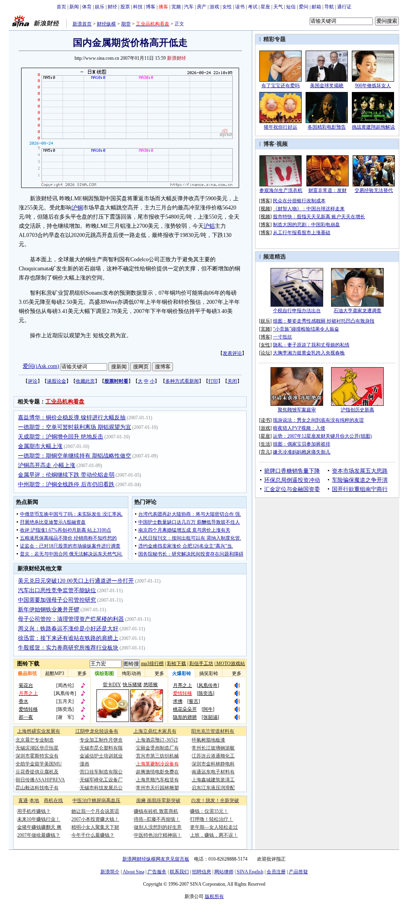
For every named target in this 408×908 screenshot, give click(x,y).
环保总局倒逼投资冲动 (292, 480)
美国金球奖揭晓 (326, 85)
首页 (61, 7)
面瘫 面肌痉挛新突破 (158, 800)
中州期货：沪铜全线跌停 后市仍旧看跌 (66, 484)
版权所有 (214, 896)
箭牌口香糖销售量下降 (292, 471)
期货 (126, 24)
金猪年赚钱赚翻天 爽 (39, 827)
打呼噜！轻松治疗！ (211, 819)
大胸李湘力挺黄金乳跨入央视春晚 (309, 353)
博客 (150, 7)
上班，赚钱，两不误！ (214, 835)
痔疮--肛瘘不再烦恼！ (157, 819)
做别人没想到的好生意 (158, 827)
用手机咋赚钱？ (34, 811)
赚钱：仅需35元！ (209, 811)
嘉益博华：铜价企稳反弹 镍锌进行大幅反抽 (72, 418)
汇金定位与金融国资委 (292, 489)
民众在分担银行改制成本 (299, 201)
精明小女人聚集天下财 (95, 827)
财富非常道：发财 (327, 190)
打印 (213, 381)
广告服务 (157, 872)
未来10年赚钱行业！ (38, 819)
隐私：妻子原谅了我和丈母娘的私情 (311, 345)
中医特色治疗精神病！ (158, 835)
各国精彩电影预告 (327, 127)
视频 (282, 144)
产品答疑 (298, 872)
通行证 (344, 7)
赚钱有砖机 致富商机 (156, 811)
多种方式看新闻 (182, 381)
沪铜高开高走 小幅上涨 (46, 465)
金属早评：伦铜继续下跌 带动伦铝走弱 (66, 475)
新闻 (74, 7)
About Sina (133, 872)
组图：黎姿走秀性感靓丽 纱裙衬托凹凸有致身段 (324, 321)
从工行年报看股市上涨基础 (301, 232)
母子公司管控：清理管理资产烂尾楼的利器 (71, 619)
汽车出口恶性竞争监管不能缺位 (57, 590)
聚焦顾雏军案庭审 (297, 410)
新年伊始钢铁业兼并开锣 (48, 610)
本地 (34, 800)
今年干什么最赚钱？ (92, 835)
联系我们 (179, 872)
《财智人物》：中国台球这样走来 (309, 208)
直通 (23, 800)
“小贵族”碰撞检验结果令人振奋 (306, 329)
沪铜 (77, 208)
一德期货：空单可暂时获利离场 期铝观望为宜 (74, 427)
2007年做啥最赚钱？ (38, 835)
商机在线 (53, 800)
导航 (329, 7)
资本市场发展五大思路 (360, 471)
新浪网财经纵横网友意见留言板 (155, 859)
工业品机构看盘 (64, 402)
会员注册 (276, 872)
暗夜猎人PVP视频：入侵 (299, 428)
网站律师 (223, 872)
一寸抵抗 (282, 337)
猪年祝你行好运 (280, 127)
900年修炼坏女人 (373, 85)
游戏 (214, 7)
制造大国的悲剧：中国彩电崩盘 (306, 224)
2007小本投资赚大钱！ (95, 819)
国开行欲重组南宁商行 (360, 489)
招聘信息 (201, 872)
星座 (265, 7)
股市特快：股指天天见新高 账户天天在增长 (319, 216)
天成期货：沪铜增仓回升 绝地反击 (60, 437)
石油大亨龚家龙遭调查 (357, 310)
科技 (138, 7)
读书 (240, 7)
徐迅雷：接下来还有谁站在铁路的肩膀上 (68, 638)
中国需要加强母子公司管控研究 (57, 600)
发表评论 (232, 353)
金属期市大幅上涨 (40, 446)
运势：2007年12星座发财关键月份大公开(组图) (322, 436)
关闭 (232, 381)
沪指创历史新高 (357, 410)
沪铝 (209, 226)
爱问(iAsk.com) (41, 366)
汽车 (189, 7)
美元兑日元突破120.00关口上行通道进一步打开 (76, 581)
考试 (252, 7)
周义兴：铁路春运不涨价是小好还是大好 (68, 629)
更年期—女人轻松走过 (214, 827)
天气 (278, 7)
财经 (112, 7)
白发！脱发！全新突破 (215, 800)
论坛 (265, 353)
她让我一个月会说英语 (95, 811)
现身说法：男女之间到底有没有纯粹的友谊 (318, 420)
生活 (265, 444)
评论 (32, 381)
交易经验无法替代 (374, 190)
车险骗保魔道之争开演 (360, 480)
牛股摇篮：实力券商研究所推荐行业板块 (68, 648)
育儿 (265, 452)
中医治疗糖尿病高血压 (96, 800)
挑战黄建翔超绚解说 (373, 127)
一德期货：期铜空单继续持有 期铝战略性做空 (74, 456)
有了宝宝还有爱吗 (280, 85)
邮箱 (316, 7)
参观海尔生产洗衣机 (280, 190)
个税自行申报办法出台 (297, 310)
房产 (201, 7)
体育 (87, 7)
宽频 (176, 7)
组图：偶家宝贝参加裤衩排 (301, 444)
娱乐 (99, 7)
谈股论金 (56, 381)
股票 (125, 7)
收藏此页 (85, 381)
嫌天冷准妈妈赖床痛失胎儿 (301, 452)
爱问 (303, 7)
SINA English (250, 872)
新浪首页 (82, 24)
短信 (291, 7)
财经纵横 (106, 24)
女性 (227, 7)
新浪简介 (110, 872)
